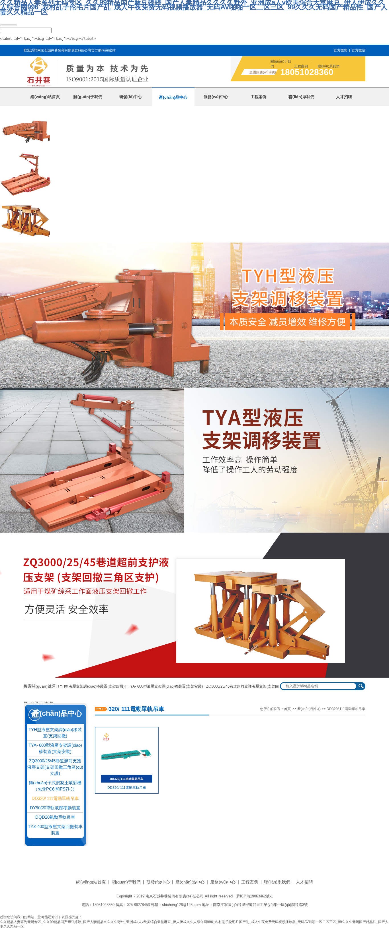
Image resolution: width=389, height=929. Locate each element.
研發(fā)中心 (158, 882)
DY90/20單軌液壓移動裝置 (55, 807)
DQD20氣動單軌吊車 (55, 817)
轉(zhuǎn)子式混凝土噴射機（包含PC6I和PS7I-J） (55, 785)
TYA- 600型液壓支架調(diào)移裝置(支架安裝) (165, 686)
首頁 (287, 709)
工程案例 (301, 66)
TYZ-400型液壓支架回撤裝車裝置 (55, 829)
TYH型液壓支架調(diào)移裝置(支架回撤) (91, 686)
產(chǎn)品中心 (309, 709)
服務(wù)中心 (223, 882)
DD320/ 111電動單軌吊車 (55, 798)
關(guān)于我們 (281, 63)
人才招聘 (304, 882)
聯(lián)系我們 (328, 66)
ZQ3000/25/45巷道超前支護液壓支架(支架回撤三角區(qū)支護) (55, 767)
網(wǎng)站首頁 (91, 882)
